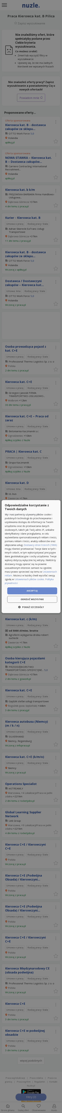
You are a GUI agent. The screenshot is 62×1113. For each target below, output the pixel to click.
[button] (31, 607)
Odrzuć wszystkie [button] (32, 599)
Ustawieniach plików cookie (29, 579)
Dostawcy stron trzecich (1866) (40, 545)
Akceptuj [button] (32, 590)
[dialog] (30, 556)
